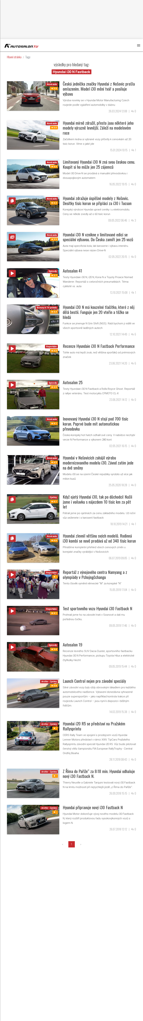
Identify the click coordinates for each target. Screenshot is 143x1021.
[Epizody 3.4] (33, 656)
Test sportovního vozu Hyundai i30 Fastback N (97, 608)
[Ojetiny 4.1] (33, 508)
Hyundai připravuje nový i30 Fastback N (93, 807)
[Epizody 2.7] (33, 282)
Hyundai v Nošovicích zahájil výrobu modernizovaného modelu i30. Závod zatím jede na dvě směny (98, 462)
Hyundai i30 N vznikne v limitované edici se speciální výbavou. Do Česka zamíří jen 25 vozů (98, 237)
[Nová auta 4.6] (33, 547)
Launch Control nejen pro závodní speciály (94, 681)
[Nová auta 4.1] (33, 430)
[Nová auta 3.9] (33, 246)
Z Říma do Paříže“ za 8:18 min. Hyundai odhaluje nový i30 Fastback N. (99, 773)
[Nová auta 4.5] (33, 469)
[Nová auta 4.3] (33, 210)
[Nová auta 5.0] (33, 95)
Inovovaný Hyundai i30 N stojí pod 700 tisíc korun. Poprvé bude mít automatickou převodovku (95, 423)
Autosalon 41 (72, 270)
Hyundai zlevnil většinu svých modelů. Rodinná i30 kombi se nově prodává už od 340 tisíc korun (99, 538)
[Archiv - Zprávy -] (33, 735)
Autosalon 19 (72, 644)
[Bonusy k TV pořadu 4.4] (33, 319)
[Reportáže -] (33, 584)
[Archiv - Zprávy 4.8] (33, 693)
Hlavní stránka (14, 57)
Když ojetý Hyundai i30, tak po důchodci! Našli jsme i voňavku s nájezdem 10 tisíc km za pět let (97, 502)
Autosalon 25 (72, 382)
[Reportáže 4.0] (33, 358)
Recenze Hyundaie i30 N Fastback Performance (99, 346)
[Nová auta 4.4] (33, 173)
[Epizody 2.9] (33, 394)
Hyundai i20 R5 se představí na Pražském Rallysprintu (94, 726)
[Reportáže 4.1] (33, 620)
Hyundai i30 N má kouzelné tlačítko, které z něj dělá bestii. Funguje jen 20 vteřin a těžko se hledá (98, 312)
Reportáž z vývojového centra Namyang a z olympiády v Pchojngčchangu (95, 574)
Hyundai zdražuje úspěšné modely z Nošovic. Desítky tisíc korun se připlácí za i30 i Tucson (97, 200)
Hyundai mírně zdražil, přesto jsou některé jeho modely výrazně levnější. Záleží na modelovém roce (98, 128)
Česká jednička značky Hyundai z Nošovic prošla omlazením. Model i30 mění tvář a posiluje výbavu (99, 89)
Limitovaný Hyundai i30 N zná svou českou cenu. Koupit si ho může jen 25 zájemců (99, 164)
